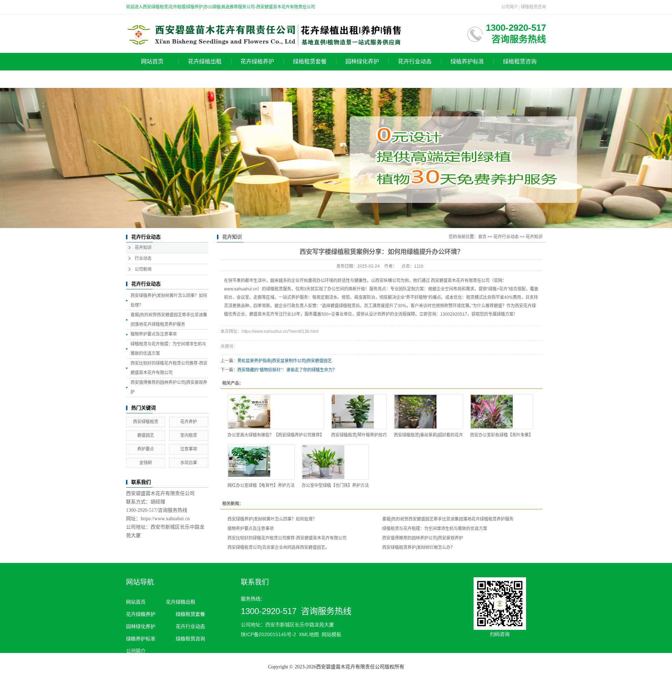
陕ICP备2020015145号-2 (268, 634)
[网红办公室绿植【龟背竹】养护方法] (261, 462)
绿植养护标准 (467, 61)
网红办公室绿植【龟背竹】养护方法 (261, 485)
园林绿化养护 (362, 61)
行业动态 (143, 258)
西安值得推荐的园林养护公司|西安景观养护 (422, 538)
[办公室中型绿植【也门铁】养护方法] (335, 462)
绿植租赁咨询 (533, 7)
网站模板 (331, 634)
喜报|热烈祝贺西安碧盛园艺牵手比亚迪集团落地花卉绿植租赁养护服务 (447, 519)
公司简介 (509, 7)
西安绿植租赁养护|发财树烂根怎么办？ (418, 547)
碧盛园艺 (145, 435)
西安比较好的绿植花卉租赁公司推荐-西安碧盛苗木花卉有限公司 (286, 538)
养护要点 (145, 449)
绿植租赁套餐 (310, 61)
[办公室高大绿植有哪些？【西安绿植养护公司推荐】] (275, 411)
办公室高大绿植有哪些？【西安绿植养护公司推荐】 (275, 435)
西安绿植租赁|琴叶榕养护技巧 (359, 435)
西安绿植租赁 (145, 421)
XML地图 (309, 634)
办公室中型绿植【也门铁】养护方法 (335, 485)
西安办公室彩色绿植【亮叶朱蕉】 (501, 435)
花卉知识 (143, 247)
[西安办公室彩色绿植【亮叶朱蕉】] (501, 411)
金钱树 (145, 462)
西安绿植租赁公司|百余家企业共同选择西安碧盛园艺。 (278, 547)
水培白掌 (188, 462)
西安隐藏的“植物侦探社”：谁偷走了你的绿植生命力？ (287, 369)
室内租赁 (188, 435)
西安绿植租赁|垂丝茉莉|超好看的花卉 (428, 435)
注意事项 (188, 449)
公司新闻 (143, 269)
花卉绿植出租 (205, 61)
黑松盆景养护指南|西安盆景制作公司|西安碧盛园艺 (284, 360)
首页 (482, 236)
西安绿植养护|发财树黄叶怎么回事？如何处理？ (272, 519)
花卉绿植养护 (257, 61)
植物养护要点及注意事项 (154, 334)
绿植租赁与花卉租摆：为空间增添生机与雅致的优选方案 (434, 528)
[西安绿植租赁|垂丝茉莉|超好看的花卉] (428, 411)
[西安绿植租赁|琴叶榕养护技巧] (359, 411)
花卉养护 (188, 421)
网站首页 (152, 61)
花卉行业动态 (415, 61)
